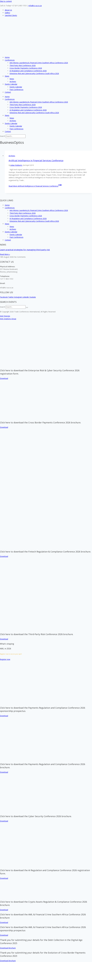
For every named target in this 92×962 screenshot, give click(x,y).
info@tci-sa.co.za (35, 5)
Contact (8, 92)
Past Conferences (16, 89)
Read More (33, 186)
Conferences (10, 60)
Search (2, 136)
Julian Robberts (16, 165)
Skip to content (6, 1)
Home (7, 57)
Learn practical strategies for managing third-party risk (25, 249)
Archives (13, 81)
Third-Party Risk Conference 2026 (23, 65)
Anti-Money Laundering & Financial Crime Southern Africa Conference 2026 (39, 63)
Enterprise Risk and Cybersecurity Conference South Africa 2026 (34, 73)
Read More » (5, 254)
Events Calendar (11, 84)
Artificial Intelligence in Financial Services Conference (36, 160)
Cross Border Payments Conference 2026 (26, 68)
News (7, 76)
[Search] (27, 307)
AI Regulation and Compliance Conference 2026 (28, 71)
